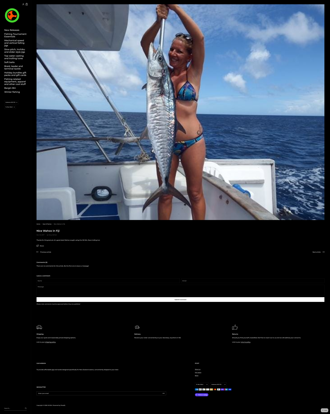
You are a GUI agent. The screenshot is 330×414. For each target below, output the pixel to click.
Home (38, 224)
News (196, 375)
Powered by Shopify (59, 405)
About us (197, 369)
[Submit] (26, 408)
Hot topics (198, 372)
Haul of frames (47, 224)
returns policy (245, 342)
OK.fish (50, 405)
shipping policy (50, 342)
